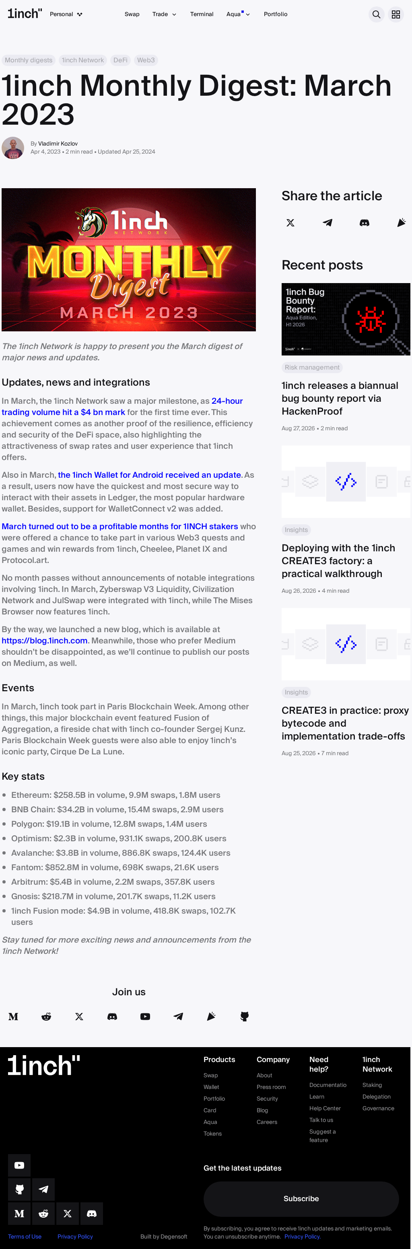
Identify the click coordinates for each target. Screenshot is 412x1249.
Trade (160, 14)
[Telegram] (178, 1016)
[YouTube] (145, 1016)
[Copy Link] (401, 223)
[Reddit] (46, 1016)
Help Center (325, 1108)
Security (267, 1099)
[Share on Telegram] (327, 223)
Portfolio (276, 14)
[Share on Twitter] (290, 223)
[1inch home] (25, 14)
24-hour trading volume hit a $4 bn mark (122, 406)
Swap (132, 14)
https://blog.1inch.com (45, 641)
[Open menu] (396, 14)
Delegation (377, 1097)
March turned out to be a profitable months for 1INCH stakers (120, 527)
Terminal (202, 14)
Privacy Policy (75, 1237)
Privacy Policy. (302, 1237)
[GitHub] (244, 1016)
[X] (67, 1213)
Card (210, 1110)
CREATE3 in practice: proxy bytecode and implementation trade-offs (345, 724)
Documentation (329, 1085)
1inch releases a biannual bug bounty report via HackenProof (340, 399)
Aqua (234, 14)
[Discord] (112, 1016)
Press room (271, 1087)
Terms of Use (24, 1237)
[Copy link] (211, 1016)
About (264, 1076)
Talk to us (321, 1120)
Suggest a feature (322, 1136)
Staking (372, 1085)
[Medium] (13, 1016)
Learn (316, 1097)
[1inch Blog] (19, 1213)
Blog (262, 1110)
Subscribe (301, 1199)
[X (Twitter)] (79, 1016)
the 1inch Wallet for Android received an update (149, 475)
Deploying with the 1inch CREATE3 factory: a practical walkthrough (339, 561)
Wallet (211, 1087)
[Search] (377, 14)
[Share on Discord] (364, 223)
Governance (378, 1108)
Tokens (213, 1134)
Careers (267, 1122)
